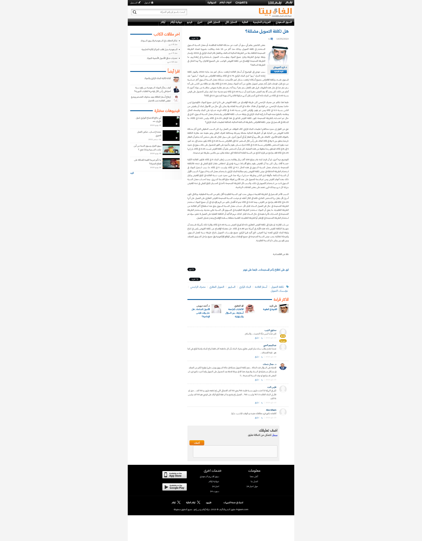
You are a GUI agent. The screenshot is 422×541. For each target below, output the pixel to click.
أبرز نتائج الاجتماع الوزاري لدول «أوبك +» (148, 119)
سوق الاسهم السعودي (209, 476)
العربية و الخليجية (262, 22)
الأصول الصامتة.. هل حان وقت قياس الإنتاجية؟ (201, 313)
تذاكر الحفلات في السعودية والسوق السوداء (159, 40)
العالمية (245, 22)
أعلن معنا (254, 476)
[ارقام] (289, 2)
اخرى (199, 22)
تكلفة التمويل (277, 287)
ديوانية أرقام (176, 22)
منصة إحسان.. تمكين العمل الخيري (149, 133)
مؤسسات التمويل (279, 291)
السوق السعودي (284, 22)
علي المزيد (273, 306)
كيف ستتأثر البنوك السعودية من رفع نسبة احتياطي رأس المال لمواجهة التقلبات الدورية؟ (152, 89)
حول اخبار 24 (252, 486)
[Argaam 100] (274, 2)
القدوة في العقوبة (270, 309)
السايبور (231, 287)
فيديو (189, 22)
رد (262, 337)
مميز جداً (283, 341)
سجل (274, 435)
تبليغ (257, 337)
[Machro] (258, 2)
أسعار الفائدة (261, 287)
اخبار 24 (215, 486)
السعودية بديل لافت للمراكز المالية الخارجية (159, 49)
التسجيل (133, 2)
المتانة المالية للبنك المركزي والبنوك (157, 78)
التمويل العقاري (216, 287)
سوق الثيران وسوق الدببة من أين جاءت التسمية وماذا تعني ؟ (147, 147)
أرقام (163, 22)
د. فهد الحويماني (280, 67)
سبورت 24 (214, 491)
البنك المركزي (245, 287)
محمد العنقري (238, 306)
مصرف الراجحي (198, 287)
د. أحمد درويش (203, 306)
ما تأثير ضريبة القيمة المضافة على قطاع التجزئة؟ (147, 161)
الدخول (147, 2)
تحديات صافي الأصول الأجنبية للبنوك (162, 58)
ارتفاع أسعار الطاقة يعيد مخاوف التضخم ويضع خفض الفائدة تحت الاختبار (151, 98)
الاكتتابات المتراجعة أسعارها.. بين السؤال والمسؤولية (234, 313)
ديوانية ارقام (214, 481)
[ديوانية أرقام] (211, 2)
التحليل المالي (231, 22)
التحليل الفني (213, 22)
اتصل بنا (254, 481)
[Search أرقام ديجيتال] (134, 12)
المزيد (132, 172)
